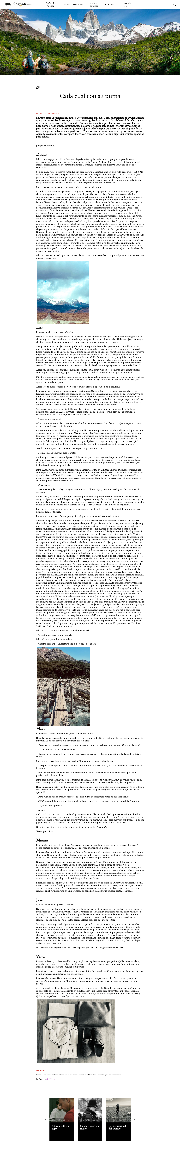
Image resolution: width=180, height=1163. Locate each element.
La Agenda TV (125, 4)
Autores (66, 4)
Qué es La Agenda (51, 4)
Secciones (78, 4)
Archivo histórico (94, 4)
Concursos (110, 4)
